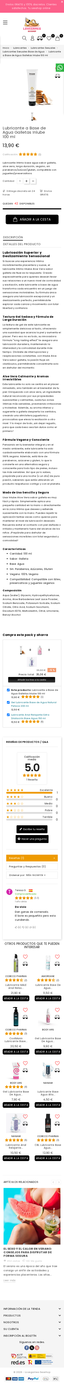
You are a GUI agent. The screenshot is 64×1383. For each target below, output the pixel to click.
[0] (57, 38)
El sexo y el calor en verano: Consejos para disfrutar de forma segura (28, 1252)
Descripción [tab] (13, 237)
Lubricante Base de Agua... (48, 986)
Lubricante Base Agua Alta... (48, 1093)
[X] (32, 1347)
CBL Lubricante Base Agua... (48, 1146)
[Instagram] (37, 1347)
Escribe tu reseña (34, 829)
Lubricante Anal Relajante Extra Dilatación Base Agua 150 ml (30, 716)
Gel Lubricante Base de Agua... (48, 1040)
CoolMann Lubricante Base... (16, 1040)
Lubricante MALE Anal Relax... (16, 986)
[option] (32, 116)
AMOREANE (48, 976)
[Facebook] (26, 1347)
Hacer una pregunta (34, 839)
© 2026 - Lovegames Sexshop (32, 1372)
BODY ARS (48, 1029)
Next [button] (59, 1182)
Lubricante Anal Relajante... (16, 1146)
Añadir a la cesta (35, 219)
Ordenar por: (17, 875)
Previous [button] (53, 1182)
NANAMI (48, 1083)
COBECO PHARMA (16, 976)
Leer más (9, 1280)
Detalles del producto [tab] (22, 244)
